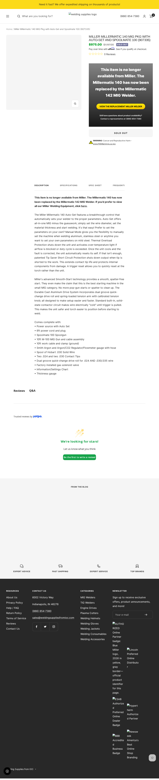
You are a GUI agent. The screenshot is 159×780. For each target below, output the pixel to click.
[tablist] (79, 391)
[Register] (146, 614)
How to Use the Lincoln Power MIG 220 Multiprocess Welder (28, 518)
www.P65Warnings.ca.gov (104, 144)
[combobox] (45, 16)
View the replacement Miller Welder (121, 106)
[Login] (144, 16)
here (84, 206)
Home (9, 29)
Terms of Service (16, 618)
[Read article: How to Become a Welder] (131, 498)
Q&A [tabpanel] (32, 390)
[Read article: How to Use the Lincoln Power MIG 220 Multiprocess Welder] (28, 500)
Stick (61, 509)
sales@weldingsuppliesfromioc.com (53, 617)
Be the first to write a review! (79, 457)
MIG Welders (87, 597)
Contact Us (13, 628)
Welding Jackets (90, 628)
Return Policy (14, 613)
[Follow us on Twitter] (45, 626)
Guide (112, 505)
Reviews (11, 623)
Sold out (121, 133)
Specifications (68, 185)
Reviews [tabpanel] (19, 391)
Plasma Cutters (89, 613)
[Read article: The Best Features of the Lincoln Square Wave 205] (80, 500)
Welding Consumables (93, 633)
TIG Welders (87, 602)
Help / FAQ (12, 607)
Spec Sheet (95, 185)
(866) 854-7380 (133, 119)
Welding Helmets (90, 618)
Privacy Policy (14, 602)
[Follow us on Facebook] (36, 626)
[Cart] (151, 16)
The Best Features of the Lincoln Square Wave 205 (77, 518)
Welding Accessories (92, 639)
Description (41, 185)
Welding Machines (16, 509)
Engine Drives (88, 607)
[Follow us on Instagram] (53, 626)
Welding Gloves (89, 623)
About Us (11, 597)
